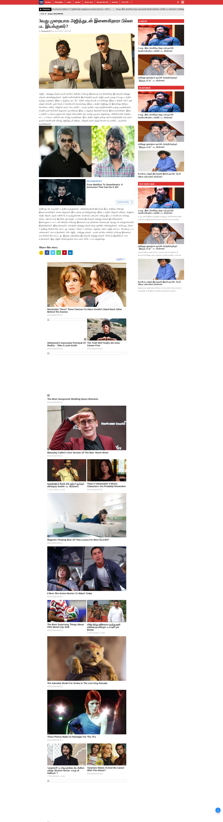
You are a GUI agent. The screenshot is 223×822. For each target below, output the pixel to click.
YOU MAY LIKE (147, 184)
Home (42, 14)
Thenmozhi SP (46, 31)
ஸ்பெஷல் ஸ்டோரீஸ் (102, 2)
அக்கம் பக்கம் (88, 2)
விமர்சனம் (115, 2)
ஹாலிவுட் (78, 2)
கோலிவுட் (48, 2)
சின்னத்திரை (59, 2)
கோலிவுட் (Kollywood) (55, 14)
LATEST (143, 21)
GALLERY (125, 2)
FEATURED (144, 88)
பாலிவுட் (69, 2)
